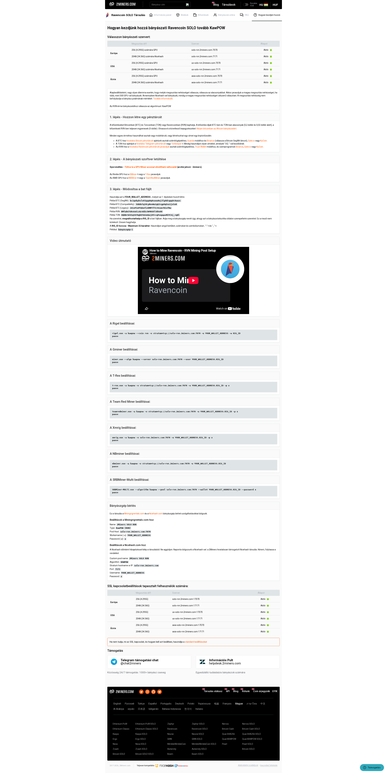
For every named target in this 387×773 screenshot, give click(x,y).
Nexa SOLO (140, 744)
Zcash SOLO (141, 749)
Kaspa (116, 734)
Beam (170, 754)
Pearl (224, 744)
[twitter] (141, 691)
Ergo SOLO (140, 739)
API (228, 691)
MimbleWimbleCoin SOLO (204, 744)
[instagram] (147, 691)
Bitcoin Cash (228, 729)
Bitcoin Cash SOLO (251, 729)
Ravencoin (172, 729)
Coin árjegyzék (261, 691)
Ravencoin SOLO (200, 729)
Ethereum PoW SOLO (145, 724)
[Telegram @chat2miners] (159, 691)
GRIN (169, 739)
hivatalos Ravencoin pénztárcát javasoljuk (149, 147)
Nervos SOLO (248, 724)
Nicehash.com (156, 513)
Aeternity (171, 749)
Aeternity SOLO (199, 749)
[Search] (187, 4)
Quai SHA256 (228, 734)
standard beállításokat (196, 641)
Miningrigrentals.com (134, 513)
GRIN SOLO (197, 739)
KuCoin (263, 140)
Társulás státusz (213, 691)
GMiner (133, 174)
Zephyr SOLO (198, 724)
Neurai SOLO (198, 734)
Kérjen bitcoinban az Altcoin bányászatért (216, 128)
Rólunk (246, 691)
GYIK (274, 691)
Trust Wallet (200, 147)
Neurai (170, 734)
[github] (153, 691)
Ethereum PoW (120, 724)
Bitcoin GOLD (119, 754)
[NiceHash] (164, 766)
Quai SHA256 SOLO (251, 734)
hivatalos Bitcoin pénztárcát (140, 140)
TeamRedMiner (152, 178)
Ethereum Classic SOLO (146, 729)
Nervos (225, 724)
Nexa (115, 744)
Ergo (115, 739)
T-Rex (148, 174)
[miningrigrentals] (181, 766)
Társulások (228, 4)
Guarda (190, 140)
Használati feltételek (268, 765)
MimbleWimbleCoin (176, 744)
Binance (211, 140)
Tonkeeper (176, 143)
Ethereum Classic (121, 729)
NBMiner (133, 178)
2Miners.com (124, 766)
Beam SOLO (197, 754)
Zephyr (170, 724)
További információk (163, 98)
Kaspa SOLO (141, 734)
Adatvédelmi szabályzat (248, 765)
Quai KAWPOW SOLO (252, 739)
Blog (216, 4)
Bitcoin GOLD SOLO (144, 754)
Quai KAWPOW (229, 739)
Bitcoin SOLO (248, 749)
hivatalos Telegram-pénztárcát (151, 143)
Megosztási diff (139, 44)
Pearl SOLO (247, 744)
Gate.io (251, 140)
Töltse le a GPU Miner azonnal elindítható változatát (151, 167)
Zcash (116, 749)
